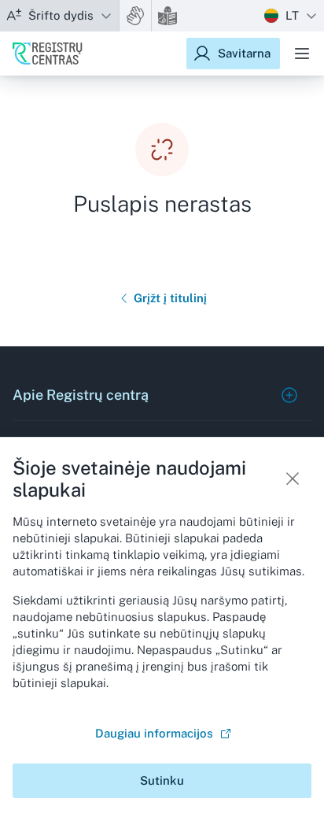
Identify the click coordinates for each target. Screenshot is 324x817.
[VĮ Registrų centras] (48, 54)
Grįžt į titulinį (170, 298)
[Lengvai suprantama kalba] (167, 15)
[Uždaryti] (292, 479)
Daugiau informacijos (154, 733)
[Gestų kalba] (135, 15)
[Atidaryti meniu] (302, 53)
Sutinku (162, 780)
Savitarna (244, 53)
